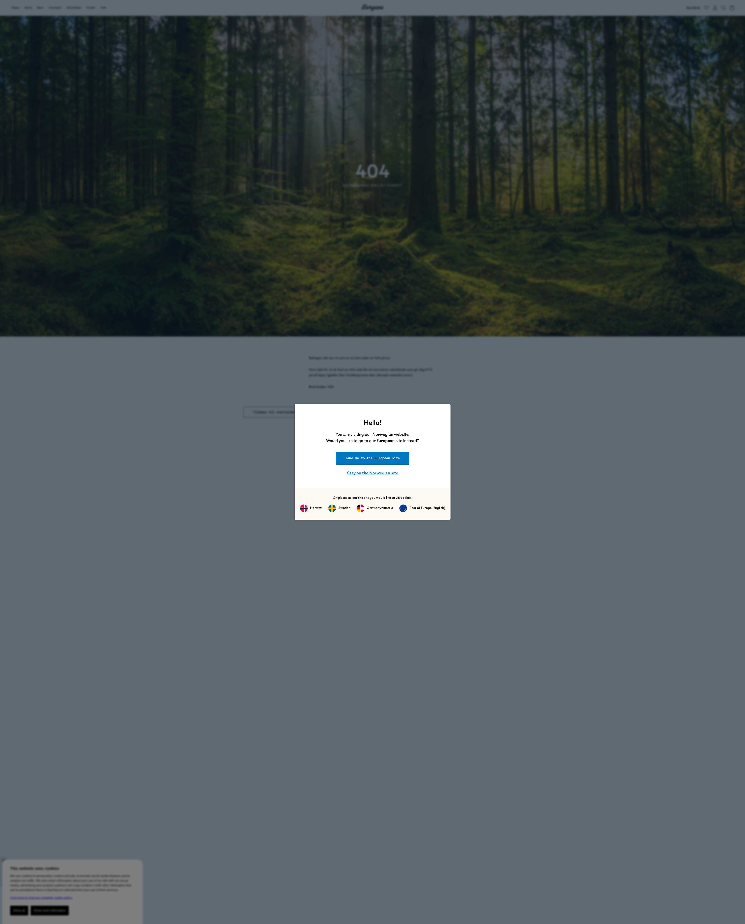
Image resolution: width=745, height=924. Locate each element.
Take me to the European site (372, 458)
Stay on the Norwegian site (372, 473)
